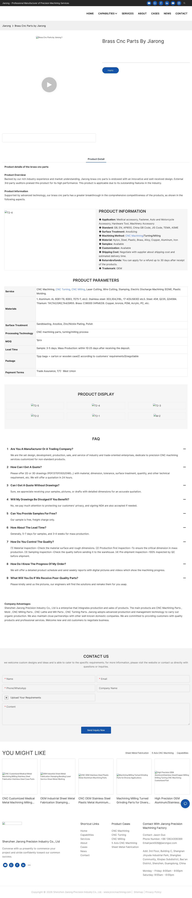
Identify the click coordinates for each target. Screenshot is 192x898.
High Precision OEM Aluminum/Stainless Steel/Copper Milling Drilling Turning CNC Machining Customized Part (172, 800)
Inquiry (110, 70)
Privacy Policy (153, 892)
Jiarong (6, 25)
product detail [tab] (96, 159)
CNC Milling (78, 289)
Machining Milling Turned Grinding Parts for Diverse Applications (133, 800)
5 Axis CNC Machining (163, 753)
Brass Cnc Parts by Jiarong (30, 25)
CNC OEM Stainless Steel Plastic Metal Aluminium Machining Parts (94, 800)
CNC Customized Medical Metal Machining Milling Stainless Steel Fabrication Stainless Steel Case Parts (19, 800)
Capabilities (182, 753)
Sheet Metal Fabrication (137, 753)
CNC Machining (134, 235)
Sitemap (138, 892)
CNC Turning (63, 289)
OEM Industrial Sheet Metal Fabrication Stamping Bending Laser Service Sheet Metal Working (57, 800)
